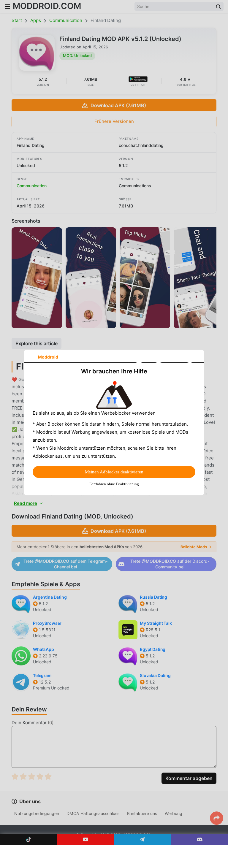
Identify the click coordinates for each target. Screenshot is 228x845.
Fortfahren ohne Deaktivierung (114, 484)
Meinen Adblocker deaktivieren (114, 472)
